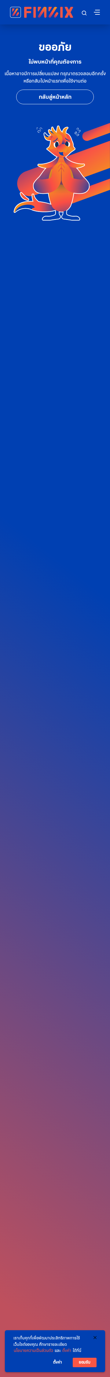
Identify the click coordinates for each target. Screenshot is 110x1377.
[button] (84, 12)
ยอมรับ (84, 1362)
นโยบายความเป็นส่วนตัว (33, 1350)
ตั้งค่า (66, 1350)
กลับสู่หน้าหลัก (55, 97)
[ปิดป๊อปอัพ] (95, 1338)
